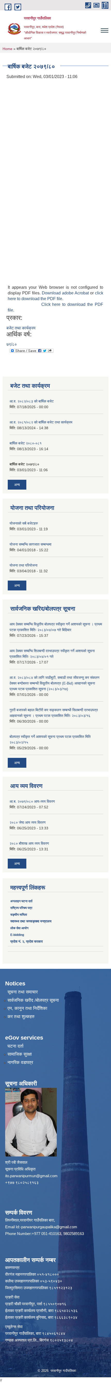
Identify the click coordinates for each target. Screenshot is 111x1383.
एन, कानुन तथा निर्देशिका (27, 1008)
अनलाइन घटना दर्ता (21, 901)
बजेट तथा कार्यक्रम (20, 328)
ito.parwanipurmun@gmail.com (31, 1176)
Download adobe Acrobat (66, 293)
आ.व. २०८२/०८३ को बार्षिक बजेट (32, 401)
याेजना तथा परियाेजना (23, 565)
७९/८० (11, 344)
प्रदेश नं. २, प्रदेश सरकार (26, 941)
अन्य (17, 485)
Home (7, 49)
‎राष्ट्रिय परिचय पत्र (21, 908)
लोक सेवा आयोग (19, 928)
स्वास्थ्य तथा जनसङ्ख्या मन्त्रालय (30, 921)
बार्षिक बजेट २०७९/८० (24, 464)
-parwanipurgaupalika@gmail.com (48, 1227)
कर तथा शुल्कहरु (21, 1016)
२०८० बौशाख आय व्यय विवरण (29, 843)
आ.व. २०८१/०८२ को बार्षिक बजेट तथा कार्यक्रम (41, 422)
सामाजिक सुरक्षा (19, 1054)
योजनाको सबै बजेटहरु (24, 523)
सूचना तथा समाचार (22, 992)
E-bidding (17, 935)
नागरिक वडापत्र (20, 1062)
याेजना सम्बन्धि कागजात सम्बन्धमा (30, 544)
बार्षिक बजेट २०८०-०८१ (26, 443)
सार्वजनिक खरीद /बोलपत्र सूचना (33, 1000)
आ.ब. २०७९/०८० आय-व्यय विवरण (32, 801)
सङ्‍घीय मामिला (18, 914)
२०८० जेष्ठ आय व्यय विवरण (28, 822)
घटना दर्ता (15, 1046)
